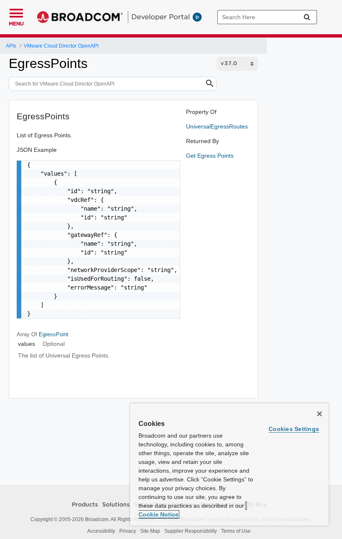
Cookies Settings (294, 429)
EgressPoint (53, 334)
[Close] (319, 413)
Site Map (150, 531)
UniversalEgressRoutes (217, 126)
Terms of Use (236, 531)
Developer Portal (160, 16)
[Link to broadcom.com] (80, 17)
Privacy (127, 531)
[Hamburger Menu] (16, 12)
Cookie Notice (158, 514)
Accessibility (101, 531)
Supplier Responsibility (190, 531)
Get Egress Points (210, 155)
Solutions (116, 504)
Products (85, 504)
